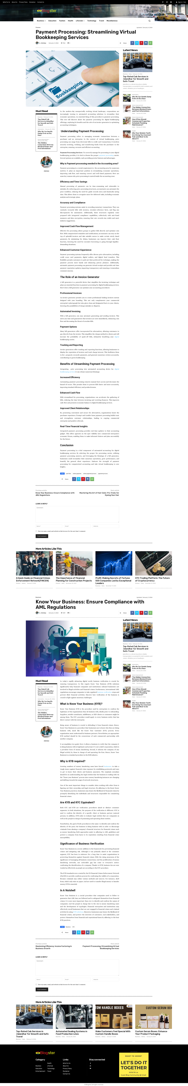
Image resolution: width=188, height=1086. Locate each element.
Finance (38, 27)
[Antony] (37, 43)
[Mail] (171, 2)
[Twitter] (137, 43)
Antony (43, 43)
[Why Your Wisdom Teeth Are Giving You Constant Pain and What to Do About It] (127, 134)
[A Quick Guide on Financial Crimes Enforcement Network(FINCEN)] (34, 563)
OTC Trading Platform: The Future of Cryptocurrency (152, 579)
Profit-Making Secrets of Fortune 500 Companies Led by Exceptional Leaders (113, 581)
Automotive (41, 129)
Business (40, 117)
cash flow (68, 473)
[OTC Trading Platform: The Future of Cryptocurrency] (153, 563)
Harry (130, 74)
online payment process (89, 473)
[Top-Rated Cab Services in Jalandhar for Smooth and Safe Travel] (137, 62)
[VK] (146, 43)
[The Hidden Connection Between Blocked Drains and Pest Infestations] (127, 108)
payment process (103, 473)
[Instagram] (167, 2)
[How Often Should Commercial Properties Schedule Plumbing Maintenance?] (127, 120)
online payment (77, 473)
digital (117, 337)
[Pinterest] (141, 43)
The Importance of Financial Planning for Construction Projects (74, 579)
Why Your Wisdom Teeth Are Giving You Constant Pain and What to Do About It (141, 136)
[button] (149, 21)
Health (134, 131)
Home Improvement (43, 139)
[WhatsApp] (150, 43)
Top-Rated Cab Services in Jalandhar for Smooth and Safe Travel (46, 122)
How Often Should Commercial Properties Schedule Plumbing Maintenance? (141, 122)
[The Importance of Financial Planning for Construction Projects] (74, 563)
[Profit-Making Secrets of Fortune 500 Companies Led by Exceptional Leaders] (113, 563)
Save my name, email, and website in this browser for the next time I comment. (62, 531)
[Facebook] (163, 2)
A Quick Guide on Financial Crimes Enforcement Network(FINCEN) (33, 579)
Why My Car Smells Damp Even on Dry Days (45, 133)
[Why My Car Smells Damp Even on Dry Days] (127, 98)
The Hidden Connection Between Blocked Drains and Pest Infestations (45, 146)
